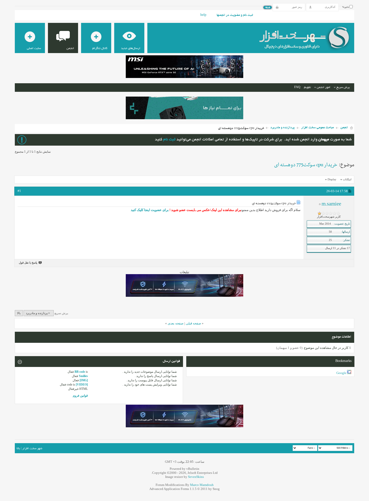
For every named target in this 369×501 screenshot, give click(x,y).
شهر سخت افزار (32, 448)
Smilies (83, 376)
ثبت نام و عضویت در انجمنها (235, 15)
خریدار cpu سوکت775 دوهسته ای (305, 165)
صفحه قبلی (193, 323)
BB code (80, 371)
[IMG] (84, 380)
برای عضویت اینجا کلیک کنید (150, 210)
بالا (19, 313)
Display (332, 179)
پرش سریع (343, 87)
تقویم (307, 87)
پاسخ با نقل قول (28, 262)
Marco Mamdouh (202, 485)
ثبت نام (169, 140)
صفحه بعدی (175, 323)
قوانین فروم (80, 395)
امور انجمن (323, 87)
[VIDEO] (82, 384)
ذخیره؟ (345, 7)
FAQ (297, 87)
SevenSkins (196, 477)
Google (341, 373)
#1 (19, 191)
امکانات (347, 179)
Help (203, 15)
